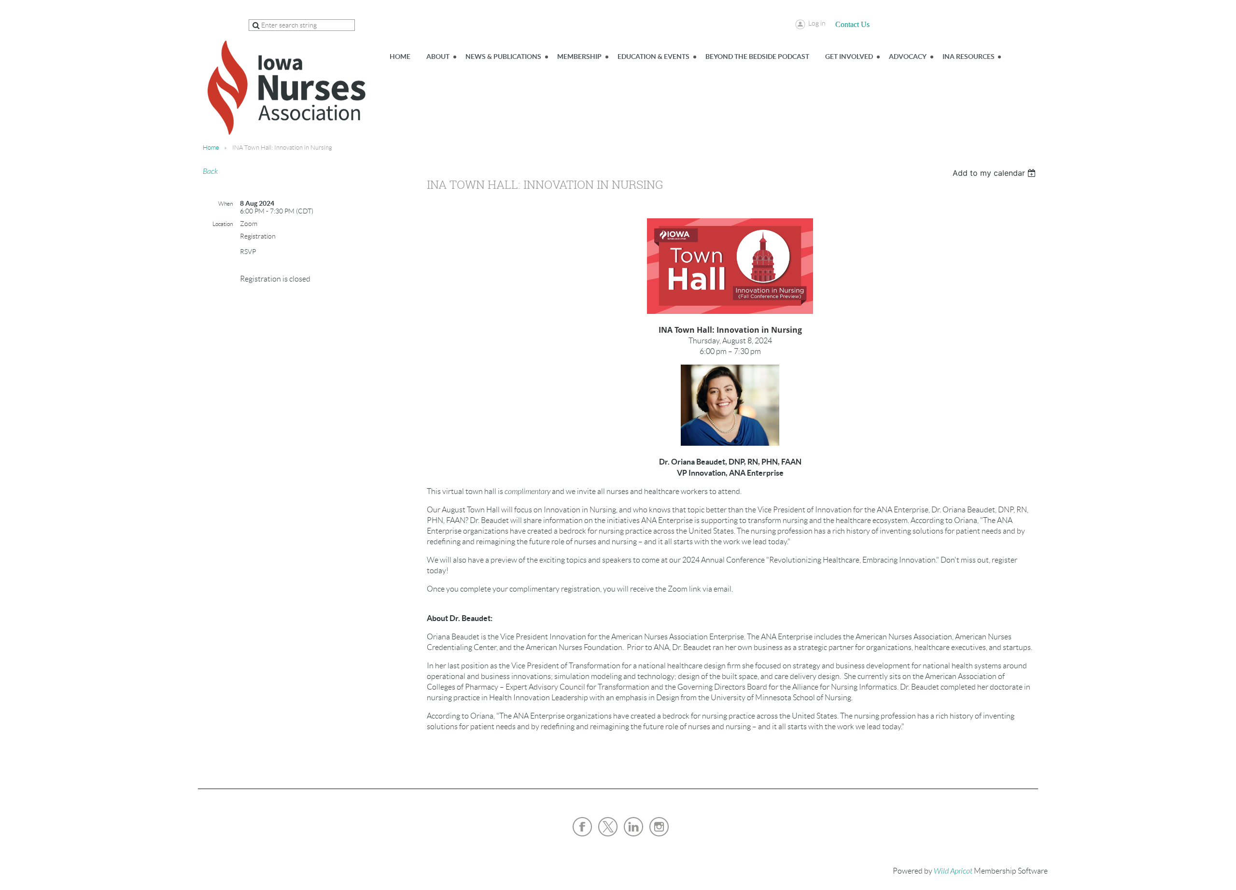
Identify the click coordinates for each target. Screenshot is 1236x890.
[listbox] (995, 173)
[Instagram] (659, 826)
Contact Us (852, 24)
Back (210, 171)
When (225, 203)
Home (211, 147)
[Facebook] (582, 826)
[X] (608, 826)
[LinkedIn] (633, 826)
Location (222, 224)
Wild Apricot (953, 871)
